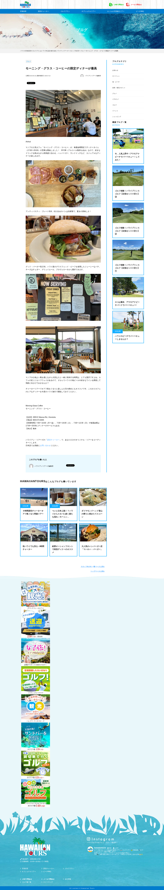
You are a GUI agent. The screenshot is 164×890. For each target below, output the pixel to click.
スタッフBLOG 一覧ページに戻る (93, 566)
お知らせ (115, 70)
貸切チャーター (43, 11)
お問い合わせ (45, 445)
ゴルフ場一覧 (26, 882)
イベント (115, 111)
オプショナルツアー (89, 11)
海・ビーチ (116, 82)
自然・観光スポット (118, 88)
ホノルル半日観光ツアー (115, 11)
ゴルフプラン (65, 11)
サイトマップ (48, 882)
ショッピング (116, 116)
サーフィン (116, 76)
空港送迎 (23, 11)
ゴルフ (114, 105)
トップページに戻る (97, 571)
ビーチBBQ (140, 11)
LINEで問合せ (119, 4)
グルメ (28, 61)
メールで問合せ (136, 4)
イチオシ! (115, 99)
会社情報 (68, 879)
